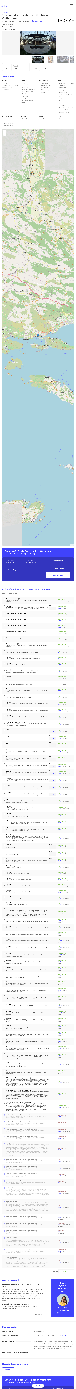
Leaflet (71, 544)
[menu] (71, 4)
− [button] (4, 134)
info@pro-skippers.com (63, 1313)
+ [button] (4, 131)
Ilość (50, 605)
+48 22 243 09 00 (63, 1311)
